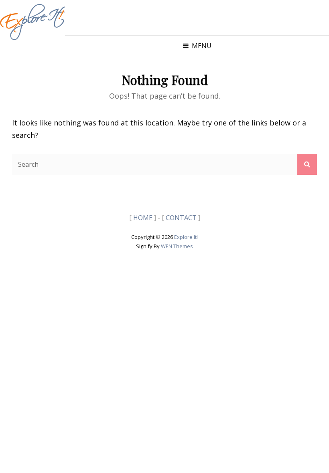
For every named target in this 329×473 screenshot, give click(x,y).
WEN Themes (177, 246)
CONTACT (181, 217)
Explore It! (186, 237)
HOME (142, 217)
